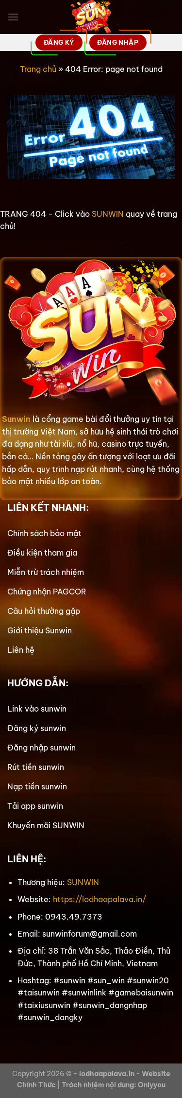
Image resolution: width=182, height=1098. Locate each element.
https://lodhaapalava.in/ (99, 899)
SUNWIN (108, 214)
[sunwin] (91, 17)
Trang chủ (38, 69)
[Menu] (13, 17)
